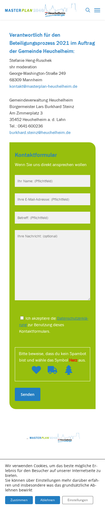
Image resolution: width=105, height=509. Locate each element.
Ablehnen (47, 500)
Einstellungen (78, 500)
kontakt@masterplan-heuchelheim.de (43, 86)
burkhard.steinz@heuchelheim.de (40, 132)
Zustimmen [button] (18, 500)
